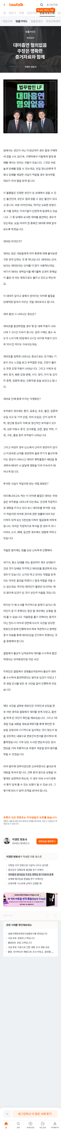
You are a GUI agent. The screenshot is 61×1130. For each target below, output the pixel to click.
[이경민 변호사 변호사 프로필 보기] (6, 840)
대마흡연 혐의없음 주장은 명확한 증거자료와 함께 (30, 874)
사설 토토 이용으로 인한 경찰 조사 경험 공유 (28, 947)
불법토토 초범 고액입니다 (20, 942)
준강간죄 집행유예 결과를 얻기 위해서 (25, 869)
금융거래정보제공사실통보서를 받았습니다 (27, 933)
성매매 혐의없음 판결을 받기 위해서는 (25, 879)
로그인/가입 (52, 4)
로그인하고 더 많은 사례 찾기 (35, 1114)
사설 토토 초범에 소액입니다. (21, 938)
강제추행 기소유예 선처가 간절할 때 (24, 883)
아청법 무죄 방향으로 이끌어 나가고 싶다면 (28, 865)
